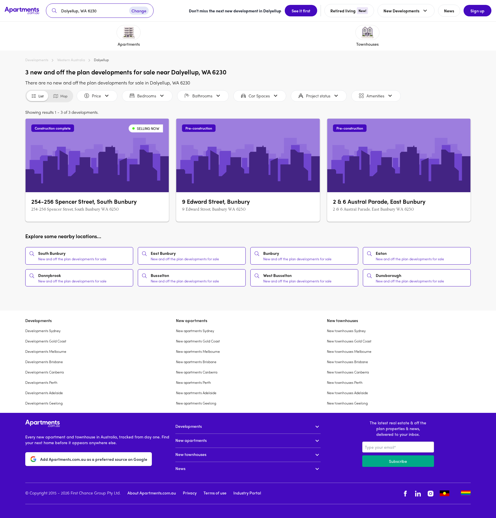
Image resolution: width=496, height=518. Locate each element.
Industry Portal (247, 493)
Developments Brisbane (44, 361)
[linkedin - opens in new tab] (417, 493)
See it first (301, 11)
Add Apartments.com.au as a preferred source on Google (93, 459)
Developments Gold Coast (45, 341)
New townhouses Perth (345, 382)
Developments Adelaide (44, 392)
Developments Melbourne (45, 351)
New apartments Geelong (196, 403)
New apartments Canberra (196, 372)
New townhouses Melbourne (349, 351)
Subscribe (398, 461)
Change (138, 11)
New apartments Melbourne (198, 351)
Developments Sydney (43, 330)
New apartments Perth (193, 382)
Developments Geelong (44, 403)
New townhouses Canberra (348, 372)
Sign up (477, 11)
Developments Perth (41, 382)
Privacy (190, 493)
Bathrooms (202, 96)
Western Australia (71, 59)
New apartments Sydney (195, 330)
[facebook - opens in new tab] (405, 493)
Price (96, 96)
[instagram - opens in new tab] (430, 493)
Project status (318, 96)
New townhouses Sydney (346, 330)
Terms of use (215, 493)
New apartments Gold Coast (198, 341)
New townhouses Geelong (347, 403)
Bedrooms (146, 96)
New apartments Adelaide (196, 392)
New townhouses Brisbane (347, 361)
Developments (36, 59)
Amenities (375, 96)
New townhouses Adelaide (347, 392)
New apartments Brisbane (196, 361)
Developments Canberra (44, 372)
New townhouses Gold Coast (349, 341)
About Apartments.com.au (151, 493)
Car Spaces (259, 96)
